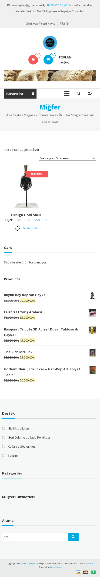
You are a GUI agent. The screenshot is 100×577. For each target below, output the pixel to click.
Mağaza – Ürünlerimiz (40, 115)
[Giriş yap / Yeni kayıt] (90, 94)
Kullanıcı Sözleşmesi (22, 446)
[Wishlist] (33, 60)
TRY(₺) (64, 23)
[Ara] (73, 537)
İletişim (13, 455)
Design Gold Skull (26, 214)
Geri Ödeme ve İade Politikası (29, 437)
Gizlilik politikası (19, 428)
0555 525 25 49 (57, 5)
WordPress (55, 567)
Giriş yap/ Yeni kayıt (40, 23)
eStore (90, 563)
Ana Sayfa (13, 115)
